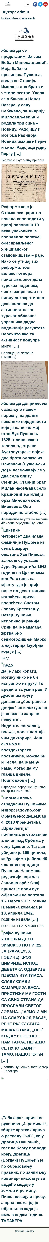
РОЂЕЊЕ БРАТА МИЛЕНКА (22, 926)
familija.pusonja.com (24, 1231)
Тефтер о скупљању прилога (22, 160)
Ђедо (5, 658)
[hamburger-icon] (27, 4)
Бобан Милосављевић (18, 18)
